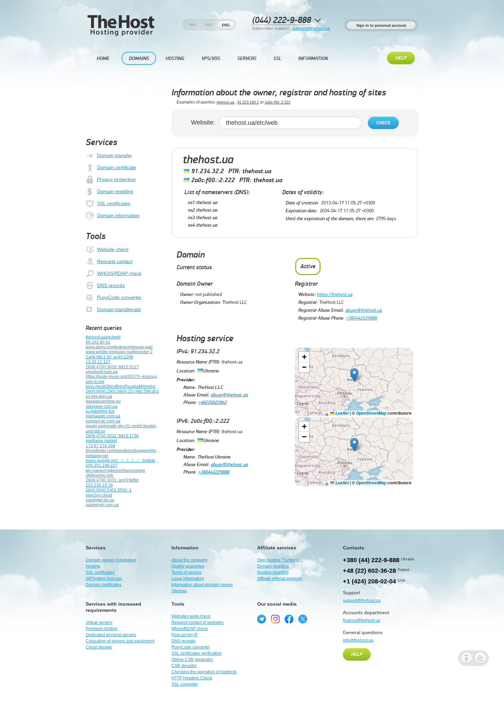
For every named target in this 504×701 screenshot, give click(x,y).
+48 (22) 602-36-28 (369, 570)
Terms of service (186, 572)
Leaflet (341, 413)
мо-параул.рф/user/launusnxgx (115, 470)
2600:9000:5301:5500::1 (109, 490)
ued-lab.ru (95, 431)
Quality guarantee (188, 566)
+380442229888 (361, 318)
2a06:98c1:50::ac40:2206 (109, 357)
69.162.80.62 (98, 342)
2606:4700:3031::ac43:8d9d (112, 480)
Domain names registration (111, 560)
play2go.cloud (99, 495)
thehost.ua (225, 102)
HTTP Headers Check (191, 678)
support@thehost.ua (311, 28)
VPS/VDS (211, 58)
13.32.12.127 (98, 361)
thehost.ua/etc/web (103, 337)
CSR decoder (184, 665)
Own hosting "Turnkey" (278, 560)
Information (313, 58)
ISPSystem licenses (104, 578)
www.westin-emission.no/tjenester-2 (119, 351)
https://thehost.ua (334, 294)
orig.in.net (95, 381)
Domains (139, 58)
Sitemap (179, 591)
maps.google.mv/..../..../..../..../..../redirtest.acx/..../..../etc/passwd (123, 460)
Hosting (175, 58)
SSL (277, 58)
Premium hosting (101, 628)
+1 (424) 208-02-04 (369, 581)
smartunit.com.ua (102, 371)
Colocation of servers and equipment (120, 641)
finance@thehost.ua (361, 620)
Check (383, 123)
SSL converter (184, 684)
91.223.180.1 (248, 102)
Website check (113, 249)
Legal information (187, 578)
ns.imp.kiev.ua (99, 396)
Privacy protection (116, 179)
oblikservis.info (99, 475)
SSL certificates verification (196, 653)
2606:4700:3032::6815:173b (112, 435)
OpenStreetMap (371, 413)
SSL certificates (113, 203)
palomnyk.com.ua (102, 504)
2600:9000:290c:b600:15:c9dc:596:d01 (122, 391)
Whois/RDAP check (189, 628)
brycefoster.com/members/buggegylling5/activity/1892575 (123, 450)
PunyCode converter (119, 297)
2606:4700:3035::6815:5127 (112, 367)
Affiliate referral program (279, 578)
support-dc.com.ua (103, 421)
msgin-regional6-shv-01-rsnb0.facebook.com (123, 426)
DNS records (111, 285)
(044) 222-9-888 (281, 20)
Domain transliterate (119, 309)
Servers (246, 58)
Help (401, 58)
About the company (189, 560)
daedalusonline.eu (103, 401)
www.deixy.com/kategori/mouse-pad (119, 347)
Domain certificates (103, 584)
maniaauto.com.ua (103, 416)
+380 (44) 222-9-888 (371, 560)
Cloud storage (99, 647)
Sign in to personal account (381, 25)
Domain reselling (115, 191)
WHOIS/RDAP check (119, 273)
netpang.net (97, 455)
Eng (226, 25)
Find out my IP (184, 634)
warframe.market (101, 440)
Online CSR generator (192, 659)
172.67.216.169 (100, 445)
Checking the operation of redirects (204, 671)
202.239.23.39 (99, 485)
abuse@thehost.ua (363, 310)
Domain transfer (114, 155)
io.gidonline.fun (100, 411)
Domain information (118, 215)
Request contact (114, 261)
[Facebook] (289, 619)
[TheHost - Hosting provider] (121, 34)
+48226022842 (212, 402)
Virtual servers (99, 622)
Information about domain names (202, 584)
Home (103, 58)
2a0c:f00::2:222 (277, 102)
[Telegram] (261, 619)
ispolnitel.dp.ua (100, 500)
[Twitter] (302, 619)
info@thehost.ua (358, 640)
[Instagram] (275, 619)
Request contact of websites (197, 622)
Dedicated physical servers (111, 634)
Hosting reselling (273, 572)
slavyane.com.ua (101, 406)
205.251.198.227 (102, 465)
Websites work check (191, 616)
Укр (192, 25)
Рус (209, 25)
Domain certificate (116, 167)
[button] (354, 375)
